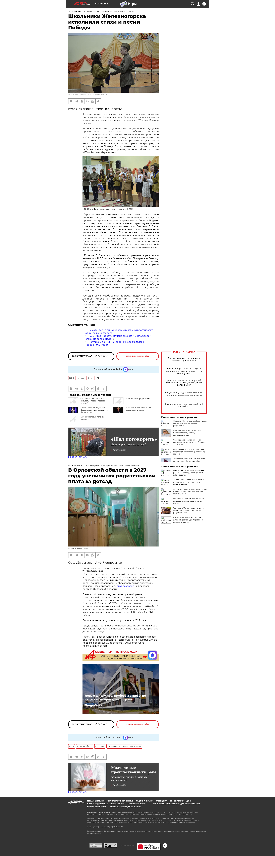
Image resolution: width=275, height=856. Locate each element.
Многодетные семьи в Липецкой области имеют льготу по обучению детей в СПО (184, 382)
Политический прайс (96, 807)
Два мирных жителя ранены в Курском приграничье (184, 359)
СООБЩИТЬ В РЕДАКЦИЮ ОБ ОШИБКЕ (125, 807)
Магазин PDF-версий (137, 804)
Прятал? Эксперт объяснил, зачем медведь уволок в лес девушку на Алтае (188, 501)
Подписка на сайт (144, 801)
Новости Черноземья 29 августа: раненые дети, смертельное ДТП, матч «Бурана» (184, 371)
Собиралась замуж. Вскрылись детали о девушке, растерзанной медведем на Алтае (188, 519)
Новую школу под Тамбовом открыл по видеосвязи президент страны (184, 393)
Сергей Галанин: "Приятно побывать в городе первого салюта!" (92, 400)
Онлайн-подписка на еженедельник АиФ (105, 804)
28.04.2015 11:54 (74, 12)
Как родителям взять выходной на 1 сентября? (184, 405)
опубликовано (126, 586)
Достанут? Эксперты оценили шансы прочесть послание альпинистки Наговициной (190, 491)
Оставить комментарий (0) (137, 356)
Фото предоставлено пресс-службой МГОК (87, 94)
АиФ (86, 548)
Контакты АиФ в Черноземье (120, 801)
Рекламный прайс (95, 801)
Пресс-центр (161, 801)
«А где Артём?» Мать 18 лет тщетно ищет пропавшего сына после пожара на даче (188, 482)
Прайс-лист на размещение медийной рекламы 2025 (176, 804)
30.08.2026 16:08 (75, 465)
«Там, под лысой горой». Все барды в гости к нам (138, 409)
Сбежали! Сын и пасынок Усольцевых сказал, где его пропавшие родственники (190, 423)
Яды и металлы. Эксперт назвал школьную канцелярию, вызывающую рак (187, 432)
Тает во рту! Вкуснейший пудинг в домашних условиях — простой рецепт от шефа (188, 510)
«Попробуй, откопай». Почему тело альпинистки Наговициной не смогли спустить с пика (189, 461)
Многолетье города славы (138, 398)
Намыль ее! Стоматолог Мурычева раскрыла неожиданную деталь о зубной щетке (188, 472)
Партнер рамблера (127, 845)
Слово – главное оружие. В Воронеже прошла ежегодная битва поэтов (94, 410)
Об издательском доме (180, 801)
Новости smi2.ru (77, 457)
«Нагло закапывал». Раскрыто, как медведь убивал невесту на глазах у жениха (189, 451)
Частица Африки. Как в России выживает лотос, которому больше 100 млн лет (189, 442)
